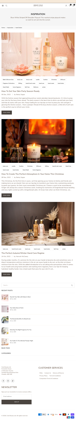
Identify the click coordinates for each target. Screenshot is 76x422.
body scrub (29, 79)
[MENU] (3, 5)
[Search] (6, 5)
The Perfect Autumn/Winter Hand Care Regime (22, 253)
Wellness (35, 87)
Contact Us (48, 373)
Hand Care (68, 166)
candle (37, 79)
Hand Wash (6, 87)
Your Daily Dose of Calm (16, 308)
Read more (6, 112)
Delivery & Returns (58, 373)
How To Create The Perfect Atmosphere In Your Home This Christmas (32, 174)
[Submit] (72, 285)
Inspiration (10, 28)
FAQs (41, 373)
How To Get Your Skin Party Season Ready (20, 91)
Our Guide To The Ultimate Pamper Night (21, 340)
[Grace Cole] (38, 5)
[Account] (66, 5)
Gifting (20, 83)
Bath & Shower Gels (8, 79)
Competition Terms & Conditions (48, 378)
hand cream (51, 83)
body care (19, 79)
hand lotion (61, 83)
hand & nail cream (30, 83)
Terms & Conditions (55, 376)
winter (44, 87)
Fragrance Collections (9, 83)
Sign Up (16, 402)
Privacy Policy (43, 376)
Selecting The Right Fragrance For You (20, 329)
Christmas (54, 79)
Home (3, 28)
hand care (41, 83)
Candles (45, 79)
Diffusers (62, 79)
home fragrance (17, 87)
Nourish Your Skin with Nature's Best (20, 297)
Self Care (27, 87)
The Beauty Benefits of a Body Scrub (20, 319)
